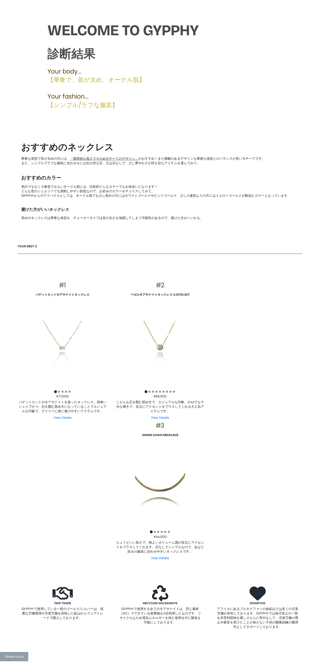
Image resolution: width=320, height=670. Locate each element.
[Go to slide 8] (171, 392)
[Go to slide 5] (69, 392)
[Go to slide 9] (174, 392)
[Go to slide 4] (66, 392)
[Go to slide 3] (63, 392)
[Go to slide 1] (55, 391)
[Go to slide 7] (167, 392)
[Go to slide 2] (59, 392)
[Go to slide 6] (163, 392)
